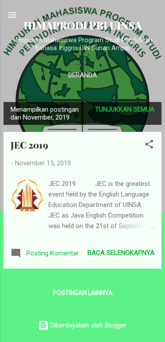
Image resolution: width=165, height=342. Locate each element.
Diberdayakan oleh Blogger (88, 325)
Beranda (82, 75)
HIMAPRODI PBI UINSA (83, 25)
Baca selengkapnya (121, 253)
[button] (149, 146)
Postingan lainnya (83, 292)
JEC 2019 (29, 145)
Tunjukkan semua (124, 109)
